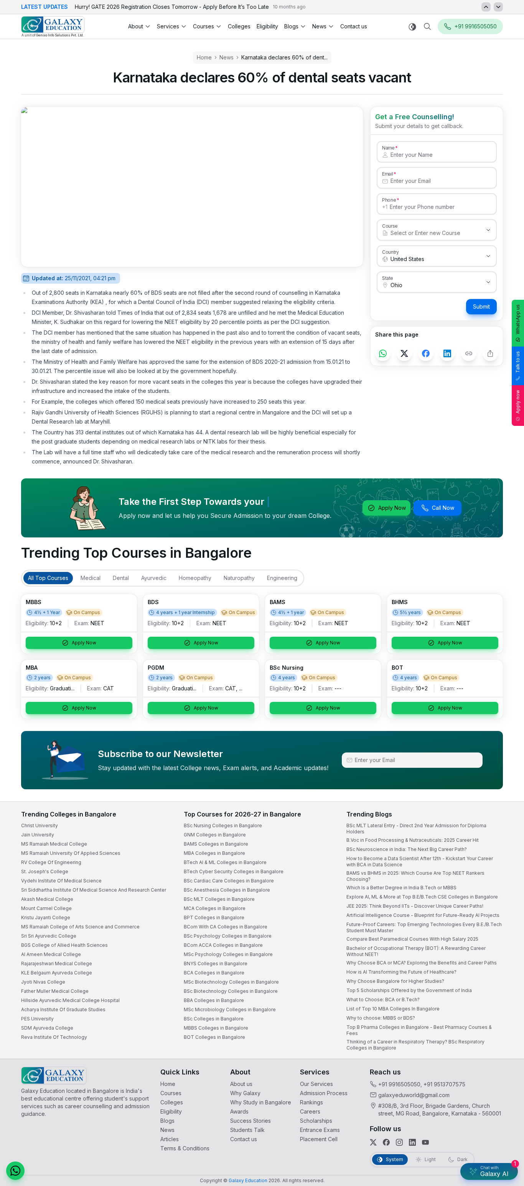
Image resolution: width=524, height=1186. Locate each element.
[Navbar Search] (427, 26)
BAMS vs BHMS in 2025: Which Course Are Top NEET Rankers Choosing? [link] (415, 876)
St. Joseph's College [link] (44, 871)
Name (388, 147)
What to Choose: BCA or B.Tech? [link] (383, 999)
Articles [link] (169, 1139)
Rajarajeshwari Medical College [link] (56, 963)
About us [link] (241, 1084)
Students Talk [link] (247, 1130)
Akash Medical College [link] (47, 899)
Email (387, 173)
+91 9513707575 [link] (444, 1084)
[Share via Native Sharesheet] (490, 353)
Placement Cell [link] (319, 1139)
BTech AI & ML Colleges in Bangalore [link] (225, 862)
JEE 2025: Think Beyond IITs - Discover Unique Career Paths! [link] (414, 906)
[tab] (48, 578)
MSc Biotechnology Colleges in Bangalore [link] (231, 982)
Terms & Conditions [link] (184, 1148)
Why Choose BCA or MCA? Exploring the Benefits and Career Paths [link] (421, 963)
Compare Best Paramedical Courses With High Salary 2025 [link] (412, 939)
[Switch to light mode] (412, 26)
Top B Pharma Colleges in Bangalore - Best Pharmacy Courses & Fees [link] (419, 1030)
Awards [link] (239, 1111)
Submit (481, 306)
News (319, 26)
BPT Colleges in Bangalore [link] (214, 917)
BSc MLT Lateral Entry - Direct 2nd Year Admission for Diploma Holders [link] (416, 828)
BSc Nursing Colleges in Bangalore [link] (223, 825)
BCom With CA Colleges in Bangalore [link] (225, 927)
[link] (52, 26)
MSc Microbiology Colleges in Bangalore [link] (230, 1009)
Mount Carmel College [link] (46, 908)
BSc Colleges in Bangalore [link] (214, 1019)
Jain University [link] (37, 835)
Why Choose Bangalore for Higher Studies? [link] (395, 981)
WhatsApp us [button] (518, 319)
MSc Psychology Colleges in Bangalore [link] (228, 954)
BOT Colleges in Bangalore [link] (214, 1037)
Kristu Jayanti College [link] (45, 917)
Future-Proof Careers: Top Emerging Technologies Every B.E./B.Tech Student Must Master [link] (424, 927)
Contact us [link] (353, 26)
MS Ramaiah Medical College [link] (54, 844)
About (135, 26)
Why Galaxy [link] (245, 1093)
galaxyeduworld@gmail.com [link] (414, 1095)
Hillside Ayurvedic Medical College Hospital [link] (70, 1000)
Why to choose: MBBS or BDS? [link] (380, 1018)
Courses (203, 26)
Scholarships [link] (316, 1120)
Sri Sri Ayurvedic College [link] (48, 936)
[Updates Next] (498, 6)
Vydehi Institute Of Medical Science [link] (61, 881)
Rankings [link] (311, 1102)
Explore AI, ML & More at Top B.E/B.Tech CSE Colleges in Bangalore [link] (422, 897)
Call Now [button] (443, 507)
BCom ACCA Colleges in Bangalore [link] (223, 945)
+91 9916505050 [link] (399, 1084)
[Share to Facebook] (425, 353)
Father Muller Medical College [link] (55, 991)
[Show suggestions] (488, 230)
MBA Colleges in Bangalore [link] (214, 853)
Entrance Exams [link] (320, 1130)
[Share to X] (404, 353)
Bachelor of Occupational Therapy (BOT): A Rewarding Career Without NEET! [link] (416, 951)
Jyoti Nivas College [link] (43, 982)
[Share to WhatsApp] (383, 353)
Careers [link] (310, 1111)
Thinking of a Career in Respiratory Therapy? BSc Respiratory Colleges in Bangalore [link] (415, 1045)
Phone (389, 199)
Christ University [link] (39, 825)
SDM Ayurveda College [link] (47, 1028)
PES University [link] (37, 1019)
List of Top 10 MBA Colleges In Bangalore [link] (393, 1009)
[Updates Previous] (486, 6)
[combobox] (429, 233)
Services (168, 26)
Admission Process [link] (324, 1093)
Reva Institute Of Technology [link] (54, 1037)
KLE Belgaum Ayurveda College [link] (56, 973)
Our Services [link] (316, 1084)
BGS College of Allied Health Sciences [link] (64, 945)
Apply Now (392, 507)
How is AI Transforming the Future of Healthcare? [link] (401, 972)
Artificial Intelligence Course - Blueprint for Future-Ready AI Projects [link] (422, 915)
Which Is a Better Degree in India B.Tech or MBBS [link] (401, 887)
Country (390, 252)
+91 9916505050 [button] (476, 26)
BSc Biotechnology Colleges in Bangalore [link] (231, 991)
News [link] (167, 1130)
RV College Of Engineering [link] (51, 862)
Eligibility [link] (267, 26)
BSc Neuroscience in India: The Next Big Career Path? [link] (406, 849)
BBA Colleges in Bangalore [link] (214, 1000)
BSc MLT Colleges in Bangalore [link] (219, 899)
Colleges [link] (239, 26)
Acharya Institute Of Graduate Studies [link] (63, 1009)
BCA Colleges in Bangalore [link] (214, 973)
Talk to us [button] (518, 362)
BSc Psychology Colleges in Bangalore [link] (228, 936)
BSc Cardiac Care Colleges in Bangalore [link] (229, 881)
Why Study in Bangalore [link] (260, 1102)
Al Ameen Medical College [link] (51, 954)
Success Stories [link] (250, 1120)
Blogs (291, 26)
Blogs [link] (167, 1120)
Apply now (518, 402)
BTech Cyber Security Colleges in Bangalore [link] (233, 871)
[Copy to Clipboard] (468, 353)
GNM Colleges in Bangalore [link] (215, 835)
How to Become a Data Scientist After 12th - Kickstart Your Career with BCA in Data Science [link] (419, 861)
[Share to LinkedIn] (447, 353)
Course (390, 225)
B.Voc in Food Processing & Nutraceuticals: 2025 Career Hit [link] (412, 840)
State (387, 278)
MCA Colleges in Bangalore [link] (215, 908)
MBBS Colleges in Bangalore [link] (216, 1028)
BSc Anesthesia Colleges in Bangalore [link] (227, 890)
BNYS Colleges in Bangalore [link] (215, 963)
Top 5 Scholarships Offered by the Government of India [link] (409, 990)
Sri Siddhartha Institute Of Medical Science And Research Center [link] (93, 890)
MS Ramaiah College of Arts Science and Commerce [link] (80, 927)
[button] (15, 1170)
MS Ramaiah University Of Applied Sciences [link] (70, 853)
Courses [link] (170, 1093)
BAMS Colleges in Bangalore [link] (216, 844)
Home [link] (167, 1084)
